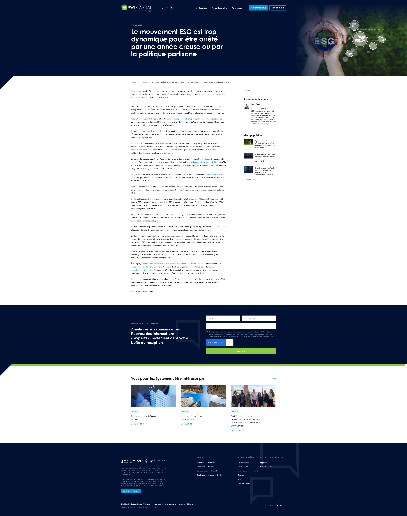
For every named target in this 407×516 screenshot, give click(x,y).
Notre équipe (243, 466)
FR (171, 8)
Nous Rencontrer (266, 466)
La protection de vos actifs (248, 471)
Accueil (134, 82)
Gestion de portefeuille (206, 466)
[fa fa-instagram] (285, 505)
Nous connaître (244, 462)
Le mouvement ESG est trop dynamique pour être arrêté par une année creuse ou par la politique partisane (190, 82)
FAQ (239, 479)
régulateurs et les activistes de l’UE (204, 162)
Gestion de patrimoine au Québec (210, 475)
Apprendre (237, 8)
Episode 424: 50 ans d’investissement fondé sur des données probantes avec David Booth (265, 144)
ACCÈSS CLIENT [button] (278, 8)
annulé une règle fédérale (177, 118)
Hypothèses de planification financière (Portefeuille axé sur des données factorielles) (265, 157)
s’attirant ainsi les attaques (141, 149)
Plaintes (190, 504)
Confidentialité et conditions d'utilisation (136, 504)
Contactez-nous (244, 483)
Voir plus (248, 179)
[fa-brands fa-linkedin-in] (281, 505)
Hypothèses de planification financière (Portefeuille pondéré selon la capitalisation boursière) (265, 171)
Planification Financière (206, 462)
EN (167, 8)
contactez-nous (130, 491)
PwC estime (211, 174)
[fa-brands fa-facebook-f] (277, 505)
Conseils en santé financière (207, 471)
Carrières (241, 475)
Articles (144, 82)
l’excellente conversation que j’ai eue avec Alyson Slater (178, 263)
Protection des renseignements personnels (169, 504)
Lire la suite (136, 424)
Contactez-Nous (258, 8)
